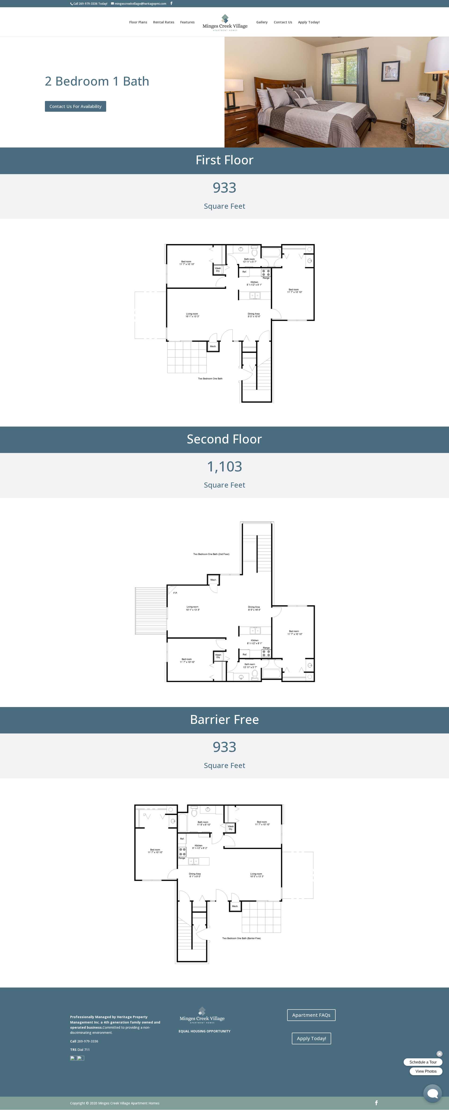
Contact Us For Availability (75, 106)
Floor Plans (138, 22)
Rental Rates (163, 22)
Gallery (262, 22)
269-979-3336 (88, 4)
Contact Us (283, 22)
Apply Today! (309, 22)
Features (187, 22)
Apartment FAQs (311, 1015)
